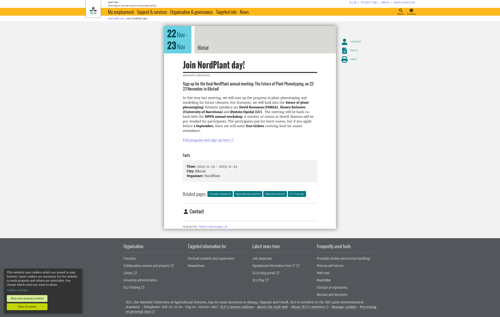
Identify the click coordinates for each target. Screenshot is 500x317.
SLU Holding (131, 287)
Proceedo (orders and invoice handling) (343, 258)
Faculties (129, 258)
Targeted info (226, 11)
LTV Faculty (297, 194)
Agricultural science (248, 194)
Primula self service (330, 266)
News (244, 11)
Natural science (275, 194)
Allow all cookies (27, 306)
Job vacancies (262, 258)
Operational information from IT (273, 266)
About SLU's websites (308, 307)
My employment (121, 11)
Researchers (196, 266)
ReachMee (324, 280)
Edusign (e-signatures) (332, 287)
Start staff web (116, 18)
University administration (140, 280)
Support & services (152, 11)
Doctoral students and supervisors (211, 258)
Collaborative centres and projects (146, 266)
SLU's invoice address (237, 307)
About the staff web (272, 307)
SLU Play (258, 280)
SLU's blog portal (263, 273)
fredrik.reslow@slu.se (212, 226)
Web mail (323, 273)
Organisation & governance (191, 11)
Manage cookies (344, 307)
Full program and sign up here (206, 140)
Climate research (220, 194)
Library (128, 273)
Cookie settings (17, 290)
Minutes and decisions (332, 295)
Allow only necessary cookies (27, 298)
